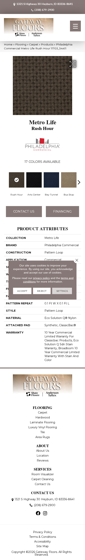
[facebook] (38, 513)
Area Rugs (42, 437)
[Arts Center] (34, 180)
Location (43, 455)
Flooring (20, 44)
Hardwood (42, 417)
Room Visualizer (42, 474)
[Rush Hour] (16, 180)
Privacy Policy (42, 532)
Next (79, 176)
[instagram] (45, 513)
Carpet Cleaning (42, 479)
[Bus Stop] (68, 180)
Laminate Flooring (42, 422)
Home (8, 44)
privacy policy (41, 278)
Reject (41, 290)
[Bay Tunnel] (51, 180)
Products (47, 44)
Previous (6, 176)
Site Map (42, 546)
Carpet (33, 44)
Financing (62, 211)
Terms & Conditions (42, 536)
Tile (42, 432)
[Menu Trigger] (75, 26)
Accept (22, 290)
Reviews (42, 460)
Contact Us (23, 211)
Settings (62, 290)
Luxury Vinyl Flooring (42, 427)
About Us (42, 450)
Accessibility (42, 541)
